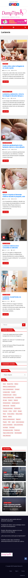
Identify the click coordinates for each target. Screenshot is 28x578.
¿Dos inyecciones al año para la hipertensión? (13, 535)
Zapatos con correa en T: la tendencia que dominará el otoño (14, 476)
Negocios (18, 419)
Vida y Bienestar (6, 243)
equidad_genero (15, 403)
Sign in (16, 571)
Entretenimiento (6, 403)
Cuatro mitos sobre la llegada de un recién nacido (13, 67)
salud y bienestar (20, 422)
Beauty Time (10, 383)
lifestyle (19, 411)
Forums (23, 571)
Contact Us (22, 575)
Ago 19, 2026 (7, 70)
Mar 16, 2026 (7, 149)
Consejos (17, 389)
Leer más (5, 81)
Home (10, 571)
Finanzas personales (8, 408)
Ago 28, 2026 (8, 463)
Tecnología (11, 427)
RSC (9, 422)
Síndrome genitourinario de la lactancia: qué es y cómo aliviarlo (13, 146)
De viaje (5, 400)
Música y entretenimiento (9, 419)
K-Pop (10, 411)
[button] (25, 27)
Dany (13, 250)
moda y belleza (10, 413)
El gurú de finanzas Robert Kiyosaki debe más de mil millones (13, 491)
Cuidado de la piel (7, 394)
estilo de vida (6, 405)
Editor (15, 70)
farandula (13, 405)
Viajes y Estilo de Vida (8, 432)
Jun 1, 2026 (7, 98)
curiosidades (18, 397)
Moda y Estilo (19, 413)
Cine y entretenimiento (8, 389)
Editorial (16, 400)
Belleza (16, 383)
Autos (4, 383)
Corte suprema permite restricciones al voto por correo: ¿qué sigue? (12, 506)
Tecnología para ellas (8, 430)
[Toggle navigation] (13, 27)
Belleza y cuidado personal (9, 386)
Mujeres (4, 192)
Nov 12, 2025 (7, 199)
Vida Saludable (18, 432)
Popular (5, 422)
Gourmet (5, 411)
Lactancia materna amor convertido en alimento (11, 247)
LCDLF (14, 411)
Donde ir (10, 400)
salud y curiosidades (7, 424)
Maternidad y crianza (7, 91)
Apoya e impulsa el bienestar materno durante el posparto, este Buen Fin (14, 196)
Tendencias (17, 430)
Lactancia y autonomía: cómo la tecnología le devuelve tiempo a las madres (13, 96)
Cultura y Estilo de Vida (8, 397)
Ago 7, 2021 (7, 250)
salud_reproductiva (7, 142)
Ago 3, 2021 (7, 301)
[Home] (2, 27)
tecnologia (5, 427)
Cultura (14, 394)
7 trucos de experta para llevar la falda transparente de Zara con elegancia (13, 461)
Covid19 (13, 392)
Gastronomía (17, 408)
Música (10, 416)
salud (13, 422)
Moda (4, 413)
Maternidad (5, 63)
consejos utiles (6, 392)
